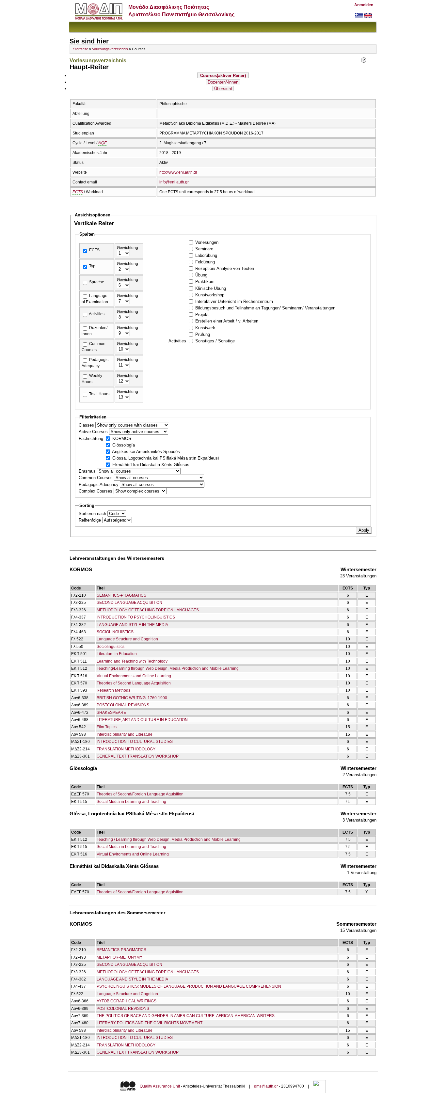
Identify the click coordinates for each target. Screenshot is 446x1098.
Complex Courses (96, 491)
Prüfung (202, 334)
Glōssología (123, 445)
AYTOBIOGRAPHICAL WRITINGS (126, 1001)
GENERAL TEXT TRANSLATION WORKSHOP (138, 756)
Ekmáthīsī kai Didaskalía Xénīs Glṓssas (150, 464)
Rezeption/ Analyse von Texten (224, 268)
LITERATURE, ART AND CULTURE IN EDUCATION (142, 719)
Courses (223, 75)
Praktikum (205, 281)
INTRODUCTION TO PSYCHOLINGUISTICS (136, 617)
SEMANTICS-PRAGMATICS (121, 595)
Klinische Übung (210, 288)
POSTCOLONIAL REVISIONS (123, 705)
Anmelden (363, 5)
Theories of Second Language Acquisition (134, 683)
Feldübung (205, 261)
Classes (87, 425)
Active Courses (94, 431)
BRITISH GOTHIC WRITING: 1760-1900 (132, 698)
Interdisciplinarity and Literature (124, 734)
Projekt (202, 314)
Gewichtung (127, 247)
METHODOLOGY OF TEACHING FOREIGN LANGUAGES (148, 610)
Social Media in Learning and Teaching (131, 801)
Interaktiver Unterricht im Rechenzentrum (234, 301)
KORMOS (121, 438)
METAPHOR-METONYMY (119, 957)
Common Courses (96, 477)
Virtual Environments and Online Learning (134, 676)
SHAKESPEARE (111, 712)
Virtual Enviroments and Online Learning (133, 854)
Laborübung (206, 255)
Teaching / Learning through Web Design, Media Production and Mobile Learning (169, 839)
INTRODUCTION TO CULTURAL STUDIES (135, 741)
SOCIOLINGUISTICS (115, 632)
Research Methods (113, 690)
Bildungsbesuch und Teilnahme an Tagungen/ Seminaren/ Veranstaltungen (265, 308)
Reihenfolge (90, 520)
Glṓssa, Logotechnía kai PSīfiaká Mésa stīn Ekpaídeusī (165, 458)
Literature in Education (117, 653)
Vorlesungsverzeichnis (110, 49)
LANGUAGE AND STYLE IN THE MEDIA (132, 624)
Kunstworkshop (209, 294)
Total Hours (99, 394)
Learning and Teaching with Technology (132, 661)
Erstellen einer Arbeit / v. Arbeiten (226, 321)
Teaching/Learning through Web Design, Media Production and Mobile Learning (168, 668)
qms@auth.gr (266, 1086)
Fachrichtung (91, 438)
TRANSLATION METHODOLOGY (126, 749)
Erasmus (88, 471)
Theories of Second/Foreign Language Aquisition (140, 794)
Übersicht (223, 88)
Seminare (204, 248)
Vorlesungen (206, 242)
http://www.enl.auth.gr (178, 172)
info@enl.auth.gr (174, 182)
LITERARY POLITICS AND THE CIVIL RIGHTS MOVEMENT (149, 1023)
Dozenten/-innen (223, 82)
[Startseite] (98, 18)
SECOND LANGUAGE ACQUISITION (129, 602)
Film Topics (107, 727)
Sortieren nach (93, 513)
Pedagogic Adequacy (99, 484)
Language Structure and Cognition (127, 639)
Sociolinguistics (110, 646)
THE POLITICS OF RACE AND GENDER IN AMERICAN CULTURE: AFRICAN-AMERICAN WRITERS (186, 1015)
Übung (201, 275)
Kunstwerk (205, 327)
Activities (96, 314)
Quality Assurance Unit (160, 1086)
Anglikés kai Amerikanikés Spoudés (146, 451)
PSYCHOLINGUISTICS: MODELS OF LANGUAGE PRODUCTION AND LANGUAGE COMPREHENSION (189, 986)
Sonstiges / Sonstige (215, 340)
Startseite (80, 49)
